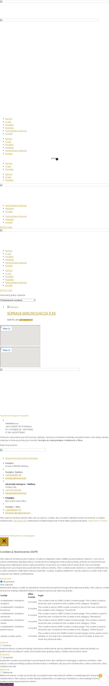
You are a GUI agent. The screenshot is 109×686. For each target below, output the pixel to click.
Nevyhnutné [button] (5, 578)
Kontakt (8, 133)
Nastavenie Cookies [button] (97, 520)
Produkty (9, 124)
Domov (8, 118)
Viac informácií (20, 520)
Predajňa (9, 128)
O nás (8, 122)
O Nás (8, 166)
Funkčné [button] (4, 642)
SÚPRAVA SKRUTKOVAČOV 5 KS (31, 313)
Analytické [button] (5, 654)
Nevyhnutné (8, 581)
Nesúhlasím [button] (5, 535)
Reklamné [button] (4, 669)
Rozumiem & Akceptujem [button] (23, 535)
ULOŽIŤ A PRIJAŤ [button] (7, 684)
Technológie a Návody (16, 131)
